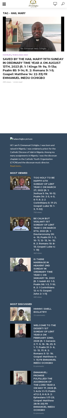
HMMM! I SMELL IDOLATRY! (43, 310)
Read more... (16, 166)
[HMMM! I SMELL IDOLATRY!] (20, 314)
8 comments (39, 366)
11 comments (39, 315)
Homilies (7, 55)
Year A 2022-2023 (20, 55)
